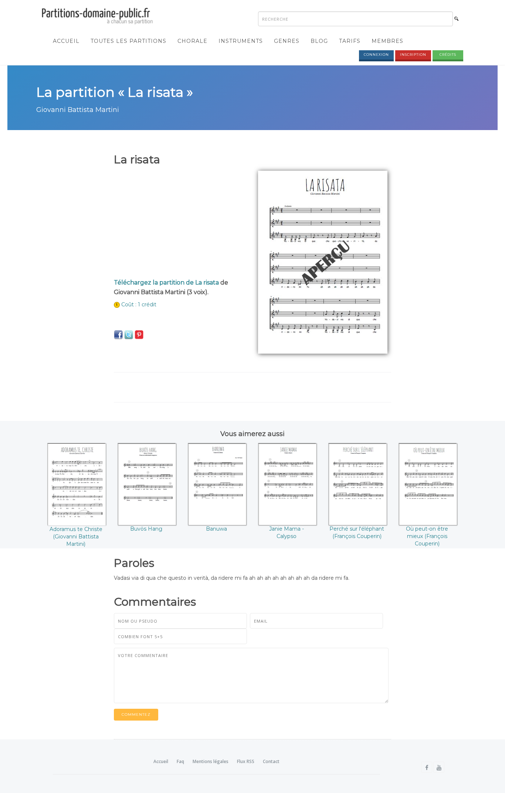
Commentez (136, 714)
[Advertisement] (180, 222)
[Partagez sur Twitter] (128, 334)
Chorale (192, 41)
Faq (180, 761)
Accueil (66, 41)
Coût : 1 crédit (138, 304)
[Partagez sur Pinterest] (139, 334)
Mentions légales (210, 761)
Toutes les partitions (128, 41)
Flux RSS (245, 761)
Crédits (447, 54)
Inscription (413, 54)
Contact (271, 761)
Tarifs (349, 41)
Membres (387, 41)
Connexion (376, 54)
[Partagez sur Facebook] (118, 334)
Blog (319, 41)
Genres (286, 41)
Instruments (240, 41)
